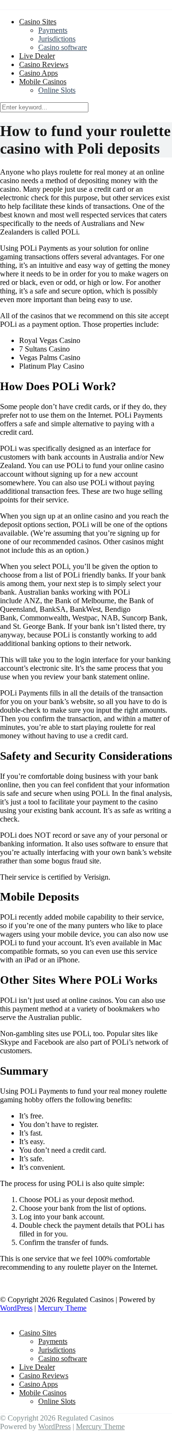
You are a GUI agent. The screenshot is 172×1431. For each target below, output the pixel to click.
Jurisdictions (56, 39)
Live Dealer (37, 56)
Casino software (62, 47)
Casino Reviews (43, 64)
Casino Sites (37, 22)
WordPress (16, 1308)
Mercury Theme (62, 1308)
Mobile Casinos (42, 82)
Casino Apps (38, 73)
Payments (52, 30)
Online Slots (56, 90)
